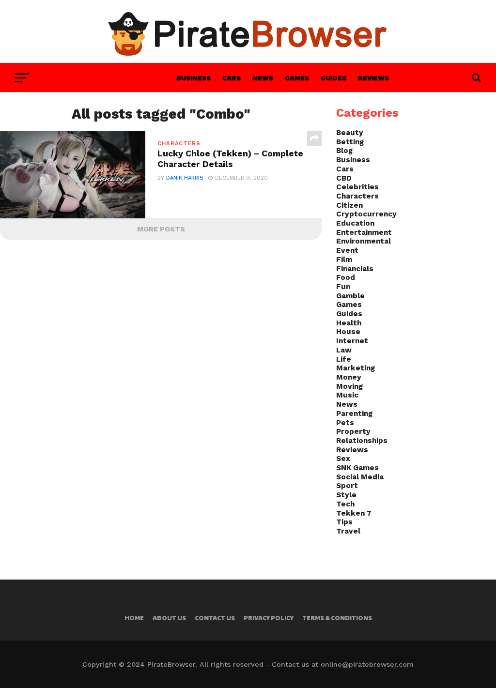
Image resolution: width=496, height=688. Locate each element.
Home (134, 617)
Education (355, 223)
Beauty (349, 132)
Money (348, 377)
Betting (350, 142)
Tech (345, 504)
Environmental (363, 241)
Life (343, 359)
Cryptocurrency (366, 214)
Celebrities (357, 187)
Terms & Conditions (337, 617)
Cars (231, 77)
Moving (349, 386)
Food (345, 277)
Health (348, 323)
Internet (352, 340)
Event (347, 250)
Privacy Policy (269, 617)
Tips (344, 522)
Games (297, 77)
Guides (333, 77)
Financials (354, 268)
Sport (347, 485)
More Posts (161, 229)
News (262, 77)
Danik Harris (184, 178)
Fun (343, 286)
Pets (345, 422)
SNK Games (357, 467)
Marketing (355, 368)
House (348, 331)
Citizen (349, 205)
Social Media (360, 477)
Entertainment (364, 232)
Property (353, 431)
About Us (169, 617)
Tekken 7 (354, 513)
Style (346, 494)
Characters (357, 196)
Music (347, 395)
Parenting (354, 413)
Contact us (215, 617)
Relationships (362, 440)
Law (344, 350)
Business (193, 77)
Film (344, 259)
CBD (344, 178)
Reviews (373, 77)
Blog (344, 150)
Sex (343, 458)
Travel (348, 531)
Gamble (350, 295)
